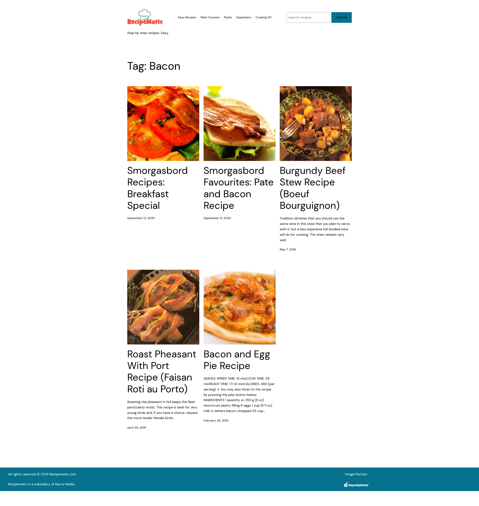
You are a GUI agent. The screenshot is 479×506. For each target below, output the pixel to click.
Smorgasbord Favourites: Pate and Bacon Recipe (239, 188)
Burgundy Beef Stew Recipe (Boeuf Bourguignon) (313, 188)
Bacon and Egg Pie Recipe (237, 360)
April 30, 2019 (136, 428)
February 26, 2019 (216, 420)
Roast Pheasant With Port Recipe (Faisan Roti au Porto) (161, 371)
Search (341, 17)
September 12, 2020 (141, 218)
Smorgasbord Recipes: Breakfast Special (157, 188)
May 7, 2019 (288, 249)
